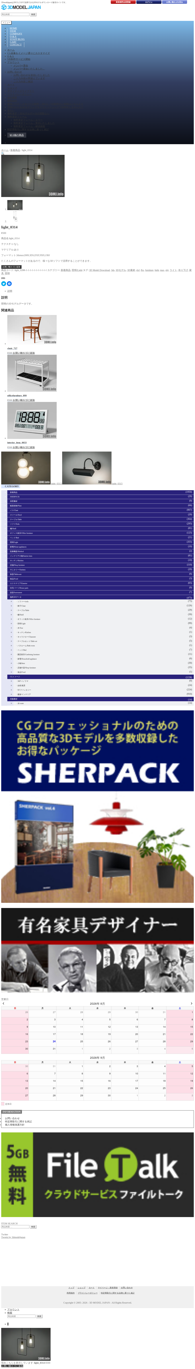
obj (166, 270)
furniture (149, 270)
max (162, 270)
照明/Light (77, 270)
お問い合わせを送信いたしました (31, 75)
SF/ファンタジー (24, 690)
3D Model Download (99, 270)
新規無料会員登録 (123, 2)
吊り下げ (183, 270)
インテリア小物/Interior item (21, 556)
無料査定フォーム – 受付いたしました (34, 123)
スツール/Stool (16, 515)
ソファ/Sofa (14, 524)
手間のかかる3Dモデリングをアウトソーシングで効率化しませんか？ (45, 107)
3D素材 (131, 270)
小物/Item (21, 663)
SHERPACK (15, 497)
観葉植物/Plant (15, 506)
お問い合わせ (14, 72)
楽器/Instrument (16, 592)
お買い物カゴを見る (174, 2)
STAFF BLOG (17, 39)
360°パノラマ (23, 681)
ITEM (13, 31)
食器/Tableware (15, 574)
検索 (33, 14)
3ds (112, 270)
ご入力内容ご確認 (23, 81)
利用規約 (12, 100)
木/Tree (20, 628)
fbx (142, 270)
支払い (11, 110)
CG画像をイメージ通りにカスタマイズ (28, 53)
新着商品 (15, 150)
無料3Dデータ (15, 597)
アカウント (13, 62)
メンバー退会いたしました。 (29, 68)
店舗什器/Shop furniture (27, 668)
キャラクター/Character (27, 637)
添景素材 (13, 501)
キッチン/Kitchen (16, 561)
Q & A (13, 36)
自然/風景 (21, 685)
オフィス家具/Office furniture (21, 533)
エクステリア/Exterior (18, 583)
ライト (173, 270)
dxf (138, 270)
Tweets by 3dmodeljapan (13, 1237)
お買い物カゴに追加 (11, 267)
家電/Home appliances (18, 547)
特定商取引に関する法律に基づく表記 (28, 129)
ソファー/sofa (23, 601)
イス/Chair (14, 510)
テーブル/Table (16, 519)
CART (13, 42)
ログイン (148, 2)
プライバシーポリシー (19, 94)
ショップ (12, 88)
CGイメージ (15, 677)
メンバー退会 (20, 65)
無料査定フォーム (17, 116)
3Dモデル (121, 270)
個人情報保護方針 (15, 1124)
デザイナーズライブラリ (20, 91)
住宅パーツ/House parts (19, 588)
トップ (71, 1287)
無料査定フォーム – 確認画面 (29, 126)
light (157, 270)
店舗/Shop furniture (17, 565)
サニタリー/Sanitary (18, 570)
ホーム (11, 50)
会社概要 (12, 97)
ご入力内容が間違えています (29, 78)
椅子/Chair (22, 606)
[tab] (100, 291)
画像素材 (13, 699)
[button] (2, 153)
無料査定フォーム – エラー (28, 120)
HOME (13, 28)
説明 (9, 291)
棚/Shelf (13, 529)
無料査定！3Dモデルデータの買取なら (28, 113)
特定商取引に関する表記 (18, 1121)
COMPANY (16, 33)
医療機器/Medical (17, 551)
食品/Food (14, 579)
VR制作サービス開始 (18, 59)
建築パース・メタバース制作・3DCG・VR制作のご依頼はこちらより (45, 104)
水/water (21, 703)
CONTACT (16, 44)
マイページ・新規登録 (108, 1287)
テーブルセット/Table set (27, 641)
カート (11, 84)
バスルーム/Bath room (26, 646)
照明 (7, 273)
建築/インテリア (24, 694)
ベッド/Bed (14, 538)
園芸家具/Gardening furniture (29, 654)
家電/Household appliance (27, 659)
